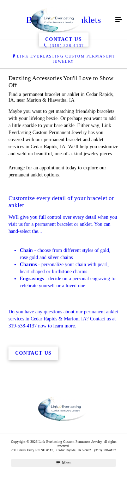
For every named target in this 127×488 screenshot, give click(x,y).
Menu (66, 462)
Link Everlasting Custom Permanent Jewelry (66, 59)
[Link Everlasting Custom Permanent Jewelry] (56, 20)
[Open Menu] (118, 20)
